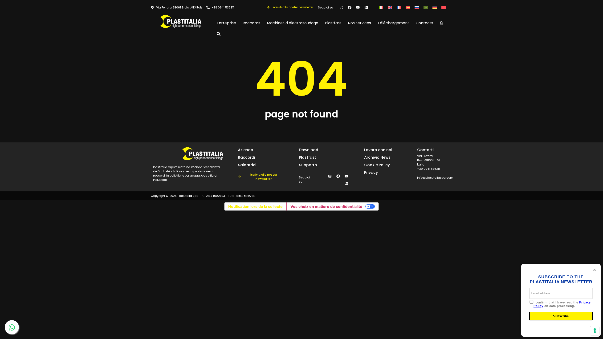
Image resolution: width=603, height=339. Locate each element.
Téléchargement (393, 23)
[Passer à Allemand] (434, 7)
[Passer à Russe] (416, 7)
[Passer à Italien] (380, 7)
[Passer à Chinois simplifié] (443, 7)
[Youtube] (357, 7)
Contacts (424, 23)
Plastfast (333, 23)
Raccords (251, 23)
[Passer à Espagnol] (407, 7)
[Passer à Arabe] (425, 7)
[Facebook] (349, 7)
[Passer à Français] (398, 7)
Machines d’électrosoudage (292, 23)
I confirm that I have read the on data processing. (562, 304)
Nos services (359, 23)
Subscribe (561, 316)
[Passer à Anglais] (389, 7)
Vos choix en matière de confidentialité (326, 206)
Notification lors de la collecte (255, 206)
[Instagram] (341, 7)
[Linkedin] (366, 7)
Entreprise (226, 23)
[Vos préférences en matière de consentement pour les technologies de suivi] (594, 330)
